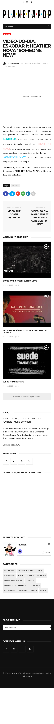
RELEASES (23, 590)
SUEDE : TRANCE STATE (13, 382)
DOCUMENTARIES (25, 571)
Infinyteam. (27, 676)
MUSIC (20, 576)
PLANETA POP (15, 673)
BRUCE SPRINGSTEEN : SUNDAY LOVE (20, 281)
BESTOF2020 (9, 571)
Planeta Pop (14, 63)
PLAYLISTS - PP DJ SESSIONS (15, 585)
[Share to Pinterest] (33, 193)
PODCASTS (35, 585)
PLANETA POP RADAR (13, 580)
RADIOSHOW (9, 590)
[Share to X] (12, 193)
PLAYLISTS (30, 580)
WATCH (43, 590)
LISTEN (40, 571)
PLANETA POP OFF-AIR (36, 576)
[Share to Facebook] (6, 193)
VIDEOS (7, 34)
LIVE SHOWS (9, 576)
